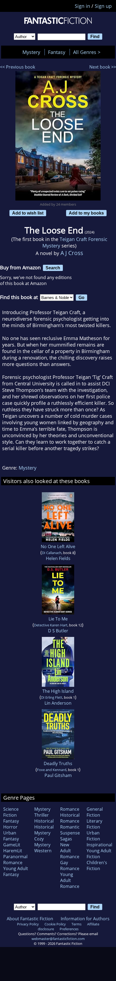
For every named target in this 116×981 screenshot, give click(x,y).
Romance (69, 809)
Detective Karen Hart (50, 625)
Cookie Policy (55, 924)
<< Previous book (17, 67)
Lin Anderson (58, 703)
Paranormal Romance (15, 859)
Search (53, 267)
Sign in (82, 6)
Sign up (103, 6)
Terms (76, 924)
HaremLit (12, 851)
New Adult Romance (69, 851)
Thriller (41, 815)
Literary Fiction (94, 824)
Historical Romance (70, 818)
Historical (44, 821)
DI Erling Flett (51, 697)
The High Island (58, 691)
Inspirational (99, 845)
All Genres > (88, 52)
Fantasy (56, 52)
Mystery (31, 52)
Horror (10, 827)
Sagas (66, 839)
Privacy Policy (28, 924)
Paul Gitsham (58, 775)
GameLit (11, 845)
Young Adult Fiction (99, 854)
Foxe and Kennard (51, 769)
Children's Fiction (97, 865)
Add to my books (86, 213)
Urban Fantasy (11, 836)
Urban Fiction (93, 836)
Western (43, 851)
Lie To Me (58, 619)
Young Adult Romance (69, 880)
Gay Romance (69, 865)
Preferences (69, 928)
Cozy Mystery (42, 842)
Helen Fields (58, 558)
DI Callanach (52, 552)
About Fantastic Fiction (30, 919)
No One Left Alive (58, 546)
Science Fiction (11, 812)
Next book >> (102, 67)
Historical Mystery (44, 830)
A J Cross (71, 253)
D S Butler (58, 631)
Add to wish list (27, 213)
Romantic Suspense (70, 830)
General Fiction (95, 812)
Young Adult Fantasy (15, 871)
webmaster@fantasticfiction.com (58, 938)
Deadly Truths (58, 763)
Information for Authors (85, 919)
